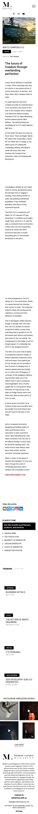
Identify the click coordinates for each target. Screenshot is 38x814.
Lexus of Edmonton (13, 547)
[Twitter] (13, 508)
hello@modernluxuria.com (19, 802)
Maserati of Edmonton (15, 540)
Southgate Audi (11, 537)
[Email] (4, 508)
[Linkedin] (21, 508)
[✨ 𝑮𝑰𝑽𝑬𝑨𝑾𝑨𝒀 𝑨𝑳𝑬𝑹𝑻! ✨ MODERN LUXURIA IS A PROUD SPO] (9, 730)
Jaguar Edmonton (12, 543)
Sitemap (19, 811)
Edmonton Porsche (13, 550)
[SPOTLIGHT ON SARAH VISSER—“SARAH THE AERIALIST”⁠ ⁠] (9, 710)
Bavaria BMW (10, 533)
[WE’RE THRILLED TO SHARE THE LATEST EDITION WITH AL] (29, 710)
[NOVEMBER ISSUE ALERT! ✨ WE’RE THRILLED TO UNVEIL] (29, 730)
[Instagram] (17, 508)
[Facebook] (9, 508)
